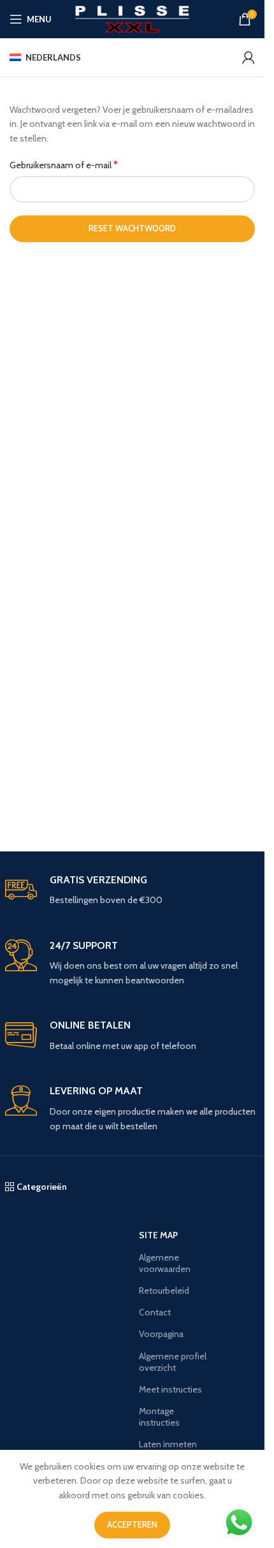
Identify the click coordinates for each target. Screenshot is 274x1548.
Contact (155, 1312)
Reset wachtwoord (132, 228)
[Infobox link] (132, 891)
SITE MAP (158, 1235)
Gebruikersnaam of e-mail (64, 165)
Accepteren (132, 1524)
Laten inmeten (168, 1444)
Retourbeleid (164, 1290)
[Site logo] (132, 18)
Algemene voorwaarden (165, 1263)
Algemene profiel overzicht (172, 1361)
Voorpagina (161, 1334)
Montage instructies (159, 1416)
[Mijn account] (248, 57)
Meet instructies (170, 1389)
